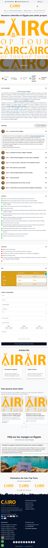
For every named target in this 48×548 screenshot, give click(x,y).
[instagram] (17, 542)
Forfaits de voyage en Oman (7, 532)
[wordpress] (29, 542)
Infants (39, 326)
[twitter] (19, 542)
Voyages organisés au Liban (7, 536)
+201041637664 (10, 1)
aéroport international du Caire (37, 135)
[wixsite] (31, 542)
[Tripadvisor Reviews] (45, 274)
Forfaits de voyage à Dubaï (7, 530)
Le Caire (17, 107)
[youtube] (21, 542)
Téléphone (4, 309)
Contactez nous (29, 506)
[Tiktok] (34, 542)
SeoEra (23, 546)
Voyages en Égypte (29, 509)
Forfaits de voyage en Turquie (8, 534)
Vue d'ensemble (5, 88)
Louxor (26, 99)
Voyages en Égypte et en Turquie (9, 528)
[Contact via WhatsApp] (2, 541)
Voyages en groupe (27, 10)
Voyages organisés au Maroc (8, 538)
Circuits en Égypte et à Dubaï (8, 526)
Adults (8, 326)
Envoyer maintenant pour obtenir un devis (24, 343)
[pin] (27, 542)
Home (5, 10)
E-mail (3, 300)
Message (4, 331)
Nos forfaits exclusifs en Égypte (15, 10)
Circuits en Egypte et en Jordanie (9, 524)
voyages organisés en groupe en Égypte (16, 106)
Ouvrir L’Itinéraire (41, 125)
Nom (3, 295)
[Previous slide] (22, 427)
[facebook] (14, 542)
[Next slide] (25, 427)
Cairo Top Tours (29, 502)
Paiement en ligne (29, 504)
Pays (3, 311)
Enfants (24, 326)
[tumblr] (24, 542)
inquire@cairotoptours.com (23, 1)
